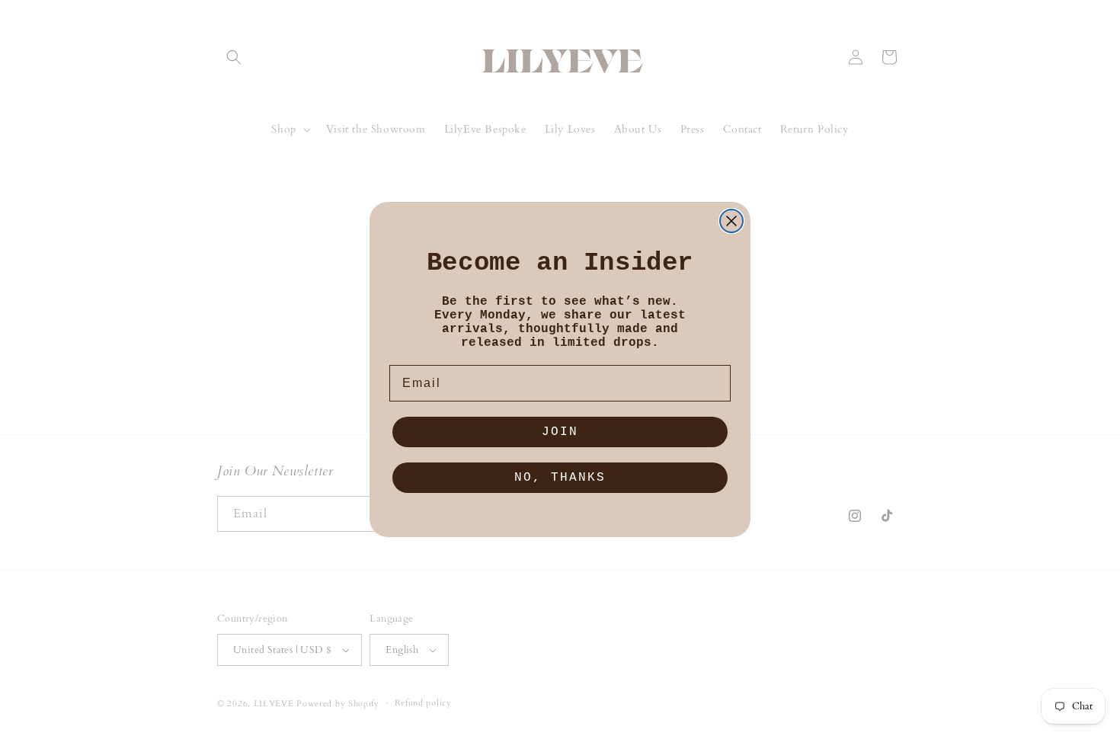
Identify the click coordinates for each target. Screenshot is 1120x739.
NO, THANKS (560, 478)
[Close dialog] (731, 221)
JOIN (560, 432)
